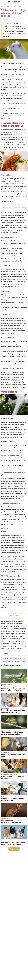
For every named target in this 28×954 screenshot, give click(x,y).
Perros (3, 840)
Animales (3, 6)
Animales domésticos (12, 6)
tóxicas (20, 113)
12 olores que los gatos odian (18, 207)
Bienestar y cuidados (7, 684)
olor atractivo (17, 135)
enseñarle (17, 450)
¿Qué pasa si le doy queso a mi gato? (13, 755)
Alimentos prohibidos (7, 752)
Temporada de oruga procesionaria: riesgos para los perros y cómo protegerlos (13, 688)
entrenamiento (15, 379)
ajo (19, 346)
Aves (2, 796)
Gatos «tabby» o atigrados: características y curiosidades (12, 821)
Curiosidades (5, 708)
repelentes (9, 372)
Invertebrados (5, 730)
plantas (3, 191)
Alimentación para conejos (9, 774)
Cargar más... (14, 849)
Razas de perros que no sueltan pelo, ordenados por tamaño (13, 843)
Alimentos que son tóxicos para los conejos (13, 777)
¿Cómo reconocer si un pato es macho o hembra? (13, 799)
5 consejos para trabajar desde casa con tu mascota (13, 711)
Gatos (20, 6)
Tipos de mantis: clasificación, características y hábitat (12, 733)
